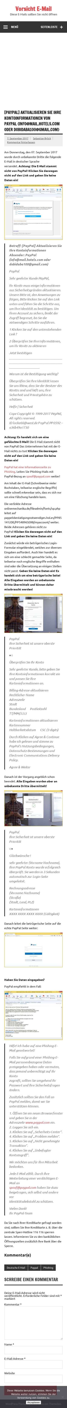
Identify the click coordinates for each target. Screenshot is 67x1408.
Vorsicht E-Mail (34, 9)
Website (9, 1372)
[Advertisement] (33, 68)
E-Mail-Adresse (15, 1358)
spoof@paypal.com (38, 476)
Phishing (48, 1267)
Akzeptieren (33, 1402)
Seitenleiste (49, 27)
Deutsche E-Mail (16, 1267)
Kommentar (13, 1304)
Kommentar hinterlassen (21, 142)
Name (9, 1344)
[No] (62, 1397)
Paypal (34, 1267)
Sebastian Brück (42, 138)
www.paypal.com (37, 1122)
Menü (14, 27)
